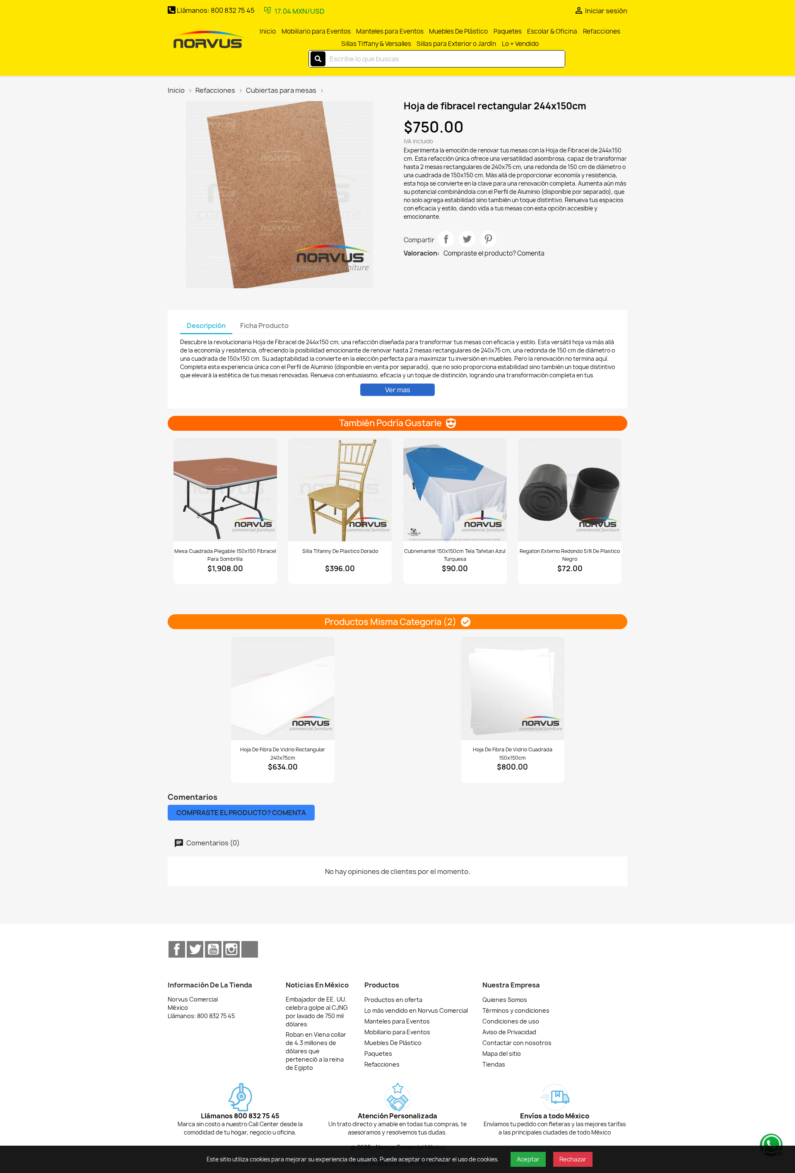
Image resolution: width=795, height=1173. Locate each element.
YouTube (213, 949)
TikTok (249, 949)
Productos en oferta (393, 1000)
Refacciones (601, 31)
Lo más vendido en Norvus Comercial (416, 1010)
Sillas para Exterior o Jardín (456, 43)
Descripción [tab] (206, 325)
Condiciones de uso (510, 1021)
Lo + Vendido (520, 43)
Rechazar (572, 1159)
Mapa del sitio (501, 1053)
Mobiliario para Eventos (316, 31)
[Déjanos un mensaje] (770, 1144)
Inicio (268, 31)
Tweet (467, 239)
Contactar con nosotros (517, 1043)
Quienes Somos (504, 1000)
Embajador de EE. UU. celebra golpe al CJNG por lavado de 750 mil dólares (317, 1011)
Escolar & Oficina (552, 31)
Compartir (446, 239)
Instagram (231, 949)
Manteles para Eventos (390, 31)
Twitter (195, 949)
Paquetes (508, 31)
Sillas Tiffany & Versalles (376, 43)
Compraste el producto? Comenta (493, 253)
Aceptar (528, 1159)
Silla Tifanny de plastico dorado (340, 551)
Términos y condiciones (515, 1010)
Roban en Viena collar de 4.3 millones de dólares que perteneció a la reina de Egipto (316, 1051)
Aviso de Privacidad (509, 1032)
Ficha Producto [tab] (264, 325)
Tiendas (493, 1064)
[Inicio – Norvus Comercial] (207, 40)
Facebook (177, 949)
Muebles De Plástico (458, 31)
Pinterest (488, 239)
